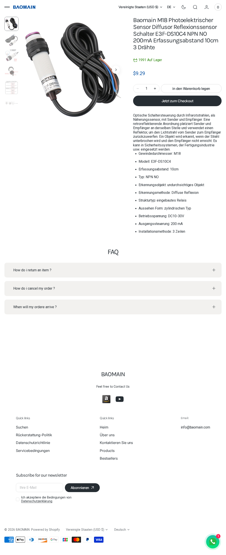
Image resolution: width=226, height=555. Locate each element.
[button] (7, 7)
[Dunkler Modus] (183, 7)
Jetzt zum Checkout (177, 101)
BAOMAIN (23, 529)
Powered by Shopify (45, 529)
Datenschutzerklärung (36, 501)
